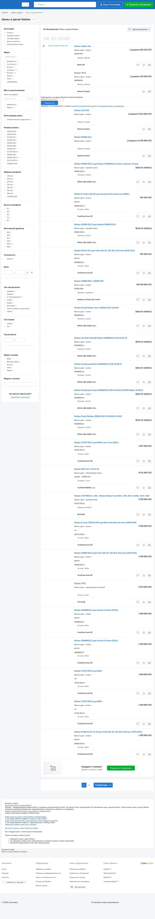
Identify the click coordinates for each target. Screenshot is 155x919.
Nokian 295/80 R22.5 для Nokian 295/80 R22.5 (95, 224)
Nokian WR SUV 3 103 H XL (86, 469)
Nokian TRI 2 (80, 73)
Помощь (5, 873)
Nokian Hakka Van (82, 46)
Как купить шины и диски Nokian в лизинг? (22, 828)
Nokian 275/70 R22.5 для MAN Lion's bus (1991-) (96, 442)
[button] (143, 65)
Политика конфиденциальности (48, 873)
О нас (4, 869)
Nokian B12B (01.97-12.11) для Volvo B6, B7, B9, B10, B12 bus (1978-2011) (108, 732)
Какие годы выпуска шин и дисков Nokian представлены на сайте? (31, 820)
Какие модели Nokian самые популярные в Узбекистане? (28, 811)
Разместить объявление (120, 768)
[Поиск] (36, 4)
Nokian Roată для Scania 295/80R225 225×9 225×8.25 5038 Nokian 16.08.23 (108, 390)
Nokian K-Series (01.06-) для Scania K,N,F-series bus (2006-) (101, 194)
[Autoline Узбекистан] (10, 4)
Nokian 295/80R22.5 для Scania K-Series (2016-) (96, 610)
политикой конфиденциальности (83, 106)
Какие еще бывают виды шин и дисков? (21, 824)
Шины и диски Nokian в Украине (14, 851)
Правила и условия (43, 869)
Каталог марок (41, 885)
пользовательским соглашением (111, 106)
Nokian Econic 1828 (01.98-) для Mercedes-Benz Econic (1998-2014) (105, 522)
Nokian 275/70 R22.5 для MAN (88, 671)
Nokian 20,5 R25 (81, 110)
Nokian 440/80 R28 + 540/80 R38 (88, 281)
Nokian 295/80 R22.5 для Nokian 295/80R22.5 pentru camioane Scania (106, 164)
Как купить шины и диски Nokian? (18, 805)
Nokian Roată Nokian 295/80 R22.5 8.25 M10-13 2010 (98, 416)
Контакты (5, 877)
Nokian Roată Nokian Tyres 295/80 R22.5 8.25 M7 (96, 308)
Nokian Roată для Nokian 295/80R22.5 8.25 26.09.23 (98, 364)
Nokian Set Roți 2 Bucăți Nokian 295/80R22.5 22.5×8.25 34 (100, 338)
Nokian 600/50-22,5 (83, 137)
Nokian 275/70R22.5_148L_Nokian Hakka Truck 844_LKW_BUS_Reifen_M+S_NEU (112, 496)
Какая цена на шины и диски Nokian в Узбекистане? (25, 817)
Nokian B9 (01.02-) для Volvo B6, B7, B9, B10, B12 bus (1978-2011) (104, 251)
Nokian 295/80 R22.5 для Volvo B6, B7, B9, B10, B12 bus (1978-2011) (105, 553)
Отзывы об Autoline (43, 881)
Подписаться (49, 103)
